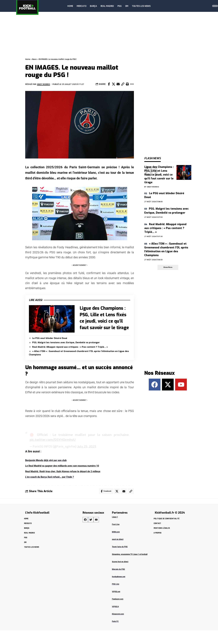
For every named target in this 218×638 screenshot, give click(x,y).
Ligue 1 (115, 517)
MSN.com (116, 532)
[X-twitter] (168, 384)
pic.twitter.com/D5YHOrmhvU (52, 440)
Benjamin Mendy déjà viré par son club (46, 460)
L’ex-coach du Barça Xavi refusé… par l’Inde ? (49, 477)
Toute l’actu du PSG (120, 547)
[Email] (118, 84)
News (34, 59)
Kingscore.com (118, 614)
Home (27, 59)
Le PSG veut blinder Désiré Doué (49, 338)
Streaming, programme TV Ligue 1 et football (129, 554)
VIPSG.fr (115, 607)
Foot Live (115, 524)
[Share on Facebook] (109, 84)
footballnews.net (118, 577)
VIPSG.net (116, 592)
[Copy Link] (123, 84)
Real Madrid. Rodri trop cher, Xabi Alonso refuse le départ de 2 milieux (62, 471)
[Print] (127, 84)
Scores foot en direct (120, 562)
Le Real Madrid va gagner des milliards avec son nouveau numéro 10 (62, 465)
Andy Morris (43, 84)
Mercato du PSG (118, 569)
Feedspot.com (117, 599)
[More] (132, 84)
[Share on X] (113, 84)
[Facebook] (154, 384)
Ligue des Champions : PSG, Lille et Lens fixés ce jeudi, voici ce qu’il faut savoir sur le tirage (159, 174)
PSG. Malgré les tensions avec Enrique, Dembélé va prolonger (66, 342)
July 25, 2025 (86, 447)
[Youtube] (181, 384)
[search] (206, 5)
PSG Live (115, 584)
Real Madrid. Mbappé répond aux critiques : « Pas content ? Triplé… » (70, 346)
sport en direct (117, 539)
